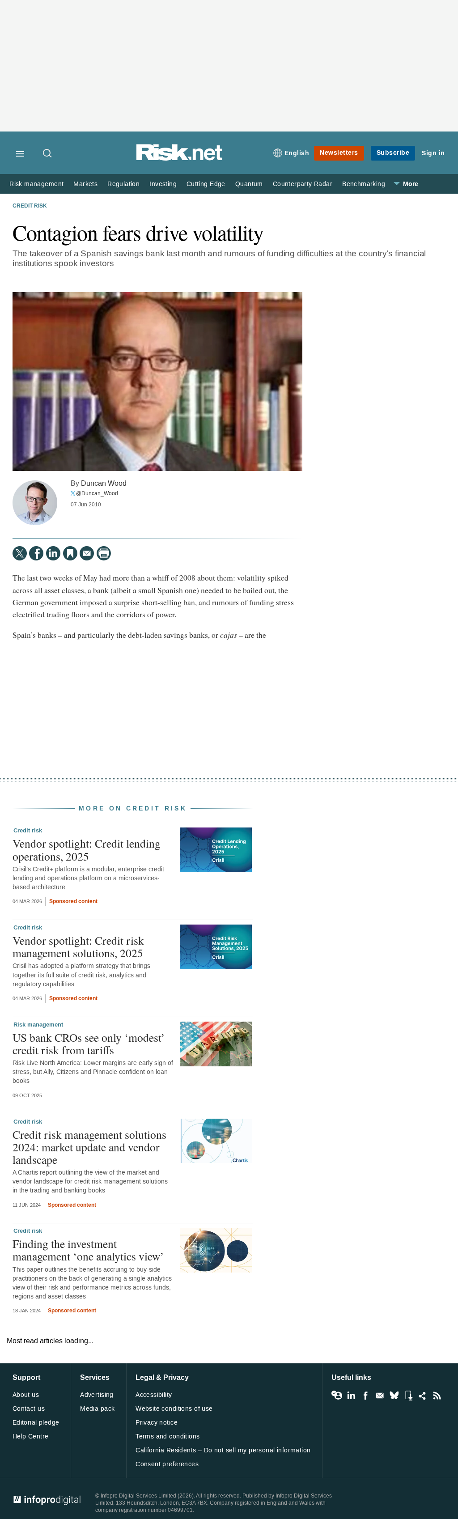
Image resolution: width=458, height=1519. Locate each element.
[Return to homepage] (179, 159)
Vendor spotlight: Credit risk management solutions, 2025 (78, 946)
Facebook (365, 1395)
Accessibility (154, 1395)
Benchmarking (363, 184)
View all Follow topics (336, 1395)
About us (26, 1395)
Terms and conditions (167, 1436)
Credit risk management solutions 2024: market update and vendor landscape (89, 1147)
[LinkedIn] (53, 553)
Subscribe (393, 152)
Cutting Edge (206, 184)
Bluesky (394, 1395)
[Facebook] (36, 553)
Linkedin (351, 1395)
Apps (408, 1395)
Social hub (422, 1395)
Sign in (433, 153)
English (297, 153)
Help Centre (31, 1436)
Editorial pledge (36, 1422)
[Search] (48, 154)
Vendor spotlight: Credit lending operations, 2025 (87, 849)
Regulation (123, 184)
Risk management (36, 184)
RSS (437, 1395)
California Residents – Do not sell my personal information (223, 1450)
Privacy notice (157, 1422)
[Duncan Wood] (35, 502)
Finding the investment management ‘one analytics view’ (88, 1249)
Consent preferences (167, 1464)
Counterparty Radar (302, 184)
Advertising (97, 1395)
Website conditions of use (174, 1408)
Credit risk (30, 206)
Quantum (249, 184)
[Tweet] (20, 553)
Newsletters (339, 152)
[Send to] (87, 553)
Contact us (29, 1408)
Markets (85, 184)
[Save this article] (70, 553)
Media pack (97, 1408)
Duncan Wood (104, 483)
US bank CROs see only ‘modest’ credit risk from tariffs (89, 1043)
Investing (163, 184)
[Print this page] (104, 553)
